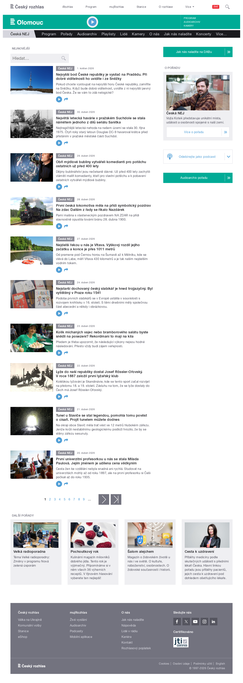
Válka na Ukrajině (30, 620)
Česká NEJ (175, 113)
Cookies (164, 663)
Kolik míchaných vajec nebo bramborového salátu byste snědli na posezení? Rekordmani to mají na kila (102, 334)
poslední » (116, 499)
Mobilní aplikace (81, 637)
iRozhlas (67, 6)
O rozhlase (166, 6)
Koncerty (203, 34)
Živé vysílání (78, 620)
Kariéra (126, 637)
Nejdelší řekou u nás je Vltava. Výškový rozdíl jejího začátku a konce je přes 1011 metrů (98, 247)
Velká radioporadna (29, 551)
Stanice (141, 6)
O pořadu (172, 68)
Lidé (123, 34)
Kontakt (127, 642)
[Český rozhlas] (27, 7)
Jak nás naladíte (178, 34)
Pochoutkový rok (85, 551)
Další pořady (23, 515)
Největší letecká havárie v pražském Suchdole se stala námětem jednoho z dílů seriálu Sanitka (100, 120)
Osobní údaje (181, 663)
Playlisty (109, 34)
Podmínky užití (202, 663)
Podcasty (76, 631)
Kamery (189, 25)
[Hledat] (227, 7)
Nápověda (129, 625)
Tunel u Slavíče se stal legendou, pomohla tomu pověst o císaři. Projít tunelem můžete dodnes (101, 417)
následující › (104, 499)
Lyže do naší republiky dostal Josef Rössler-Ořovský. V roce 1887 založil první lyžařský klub (99, 374)
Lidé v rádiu (130, 631)
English (220, 663)
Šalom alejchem (141, 551)
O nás (154, 34)
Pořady (67, 34)
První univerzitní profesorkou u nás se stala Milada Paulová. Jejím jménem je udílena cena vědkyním (97, 461)
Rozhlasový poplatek (136, 648)
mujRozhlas (116, 6)
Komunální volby (29, 625)
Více (221, 34)
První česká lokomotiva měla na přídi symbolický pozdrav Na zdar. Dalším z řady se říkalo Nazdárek (103, 207)
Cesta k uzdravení (199, 551)
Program (91, 6)
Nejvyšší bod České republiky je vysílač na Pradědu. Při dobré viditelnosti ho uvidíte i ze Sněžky (101, 76)
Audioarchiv (192, 22)
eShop (22, 637)
